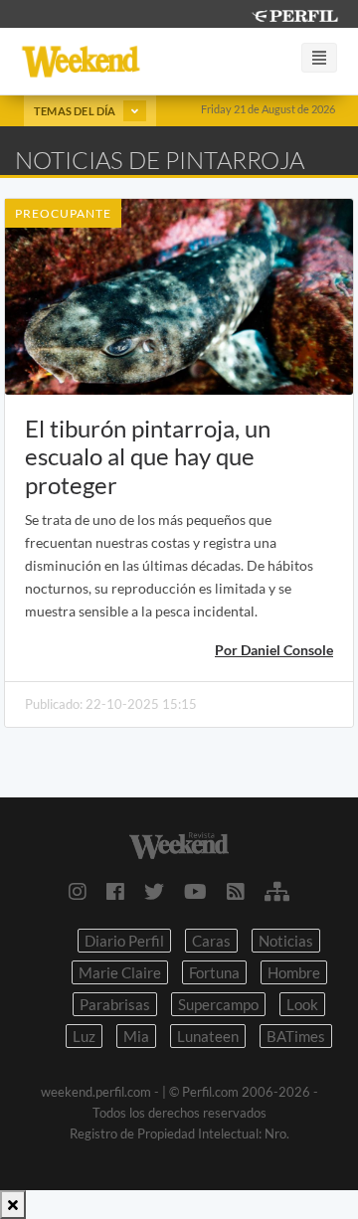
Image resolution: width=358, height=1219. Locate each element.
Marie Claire (120, 972)
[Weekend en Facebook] (115, 891)
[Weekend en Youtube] (195, 891)
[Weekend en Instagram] (78, 891)
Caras (211, 941)
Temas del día (76, 110)
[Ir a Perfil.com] (294, 13)
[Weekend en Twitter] (154, 891)
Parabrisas (115, 1004)
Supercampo (218, 1004)
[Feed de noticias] (236, 891)
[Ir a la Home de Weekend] (179, 843)
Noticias (286, 941)
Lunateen (208, 1036)
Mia (136, 1036)
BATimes (296, 1036)
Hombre (294, 972)
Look (302, 1004)
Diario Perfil (124, 941)
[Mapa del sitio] (277, 891)
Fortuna (214, 972)
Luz (84, 1036)
